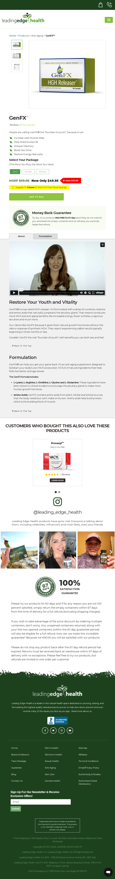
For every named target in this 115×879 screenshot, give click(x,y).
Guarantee (16, 767)
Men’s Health (51, 748)
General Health (52, 781)
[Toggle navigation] (109, 20)
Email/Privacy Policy (89, 767)
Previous (4, 550)
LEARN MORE (57, 480)
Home (12, 35)
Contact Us (16, 781)
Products (23, 35)
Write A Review (27, 125)
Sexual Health (52, 761)
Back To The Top (22, 346)
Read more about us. (81, 711)
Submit (15, 809)
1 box (15, 171)
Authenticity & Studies (90, 774)
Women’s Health (53, 754)
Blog (13, 774)
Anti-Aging (37, 35)
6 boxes (42, 171)
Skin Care (49, 774)
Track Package (18, 761)
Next (110, 550)
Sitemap (83, 748)
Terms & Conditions (88, 761)
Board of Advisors (20, 754)
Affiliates (83, 754)
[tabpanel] (57, 462)
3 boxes (28, 171)
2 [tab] (59, 492)
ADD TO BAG (36, 197)
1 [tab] (56, 492)
